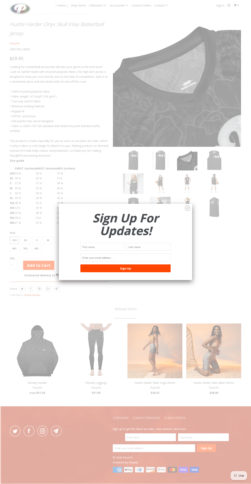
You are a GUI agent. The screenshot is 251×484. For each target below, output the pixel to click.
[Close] (187, 207)
